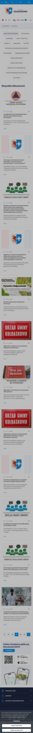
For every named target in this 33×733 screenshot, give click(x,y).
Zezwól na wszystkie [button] (16, 730)
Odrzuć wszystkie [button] (16, 725)
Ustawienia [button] (16, 721)
